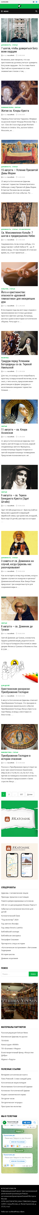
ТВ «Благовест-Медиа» (11, 1048)
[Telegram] (36, 2)
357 (21, 794)
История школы (8, 954)
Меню (6, 11)
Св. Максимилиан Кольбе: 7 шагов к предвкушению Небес (18, 234)
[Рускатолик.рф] (19, 6)
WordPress (15, 1211)
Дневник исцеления (9, 958)
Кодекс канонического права (13, 1094)
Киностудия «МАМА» (10, 1044)
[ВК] (33, 2)
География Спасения (10, 939)
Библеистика (6, 752)
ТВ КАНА (5, 1040)
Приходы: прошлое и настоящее (15, 897)
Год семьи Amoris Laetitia (12, 927)
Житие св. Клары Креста (15, 110)
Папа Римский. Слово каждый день (16, 1078)
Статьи (15, 45)
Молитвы (5, 358)
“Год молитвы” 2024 (9, 919)
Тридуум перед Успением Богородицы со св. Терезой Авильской (16, 364)
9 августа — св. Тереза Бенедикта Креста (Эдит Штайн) (15, 498)
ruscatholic (10, 55)
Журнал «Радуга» (8, 1059)
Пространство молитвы (11, 1106)
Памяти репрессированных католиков (17, 901)
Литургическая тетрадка (11, 1102)
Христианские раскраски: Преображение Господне (15, 690)
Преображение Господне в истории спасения (15, 757)
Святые (17, 107)
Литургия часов (7, 1098)
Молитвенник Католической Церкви (16, 1086)
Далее (29, 794)
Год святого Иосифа (9, 923)
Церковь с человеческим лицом (14, 893)
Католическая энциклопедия (13, 1082)
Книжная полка (7, 107)
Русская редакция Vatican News (14, 1032)
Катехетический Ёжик (10, 915)
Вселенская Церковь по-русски (14, 1036)
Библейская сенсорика (11, 935)
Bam (22, 1211)
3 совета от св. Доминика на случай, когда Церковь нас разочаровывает (17, 564)
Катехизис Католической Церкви (15, 1090)
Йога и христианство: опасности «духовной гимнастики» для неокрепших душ (18, 297)
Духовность (6, 45)
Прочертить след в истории (13, 943)
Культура (4, 289)
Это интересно (24, 229)
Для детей (5, 685)
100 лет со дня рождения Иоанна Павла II (19, 905)
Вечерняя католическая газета (14, 1074)
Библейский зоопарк (10, 931)
